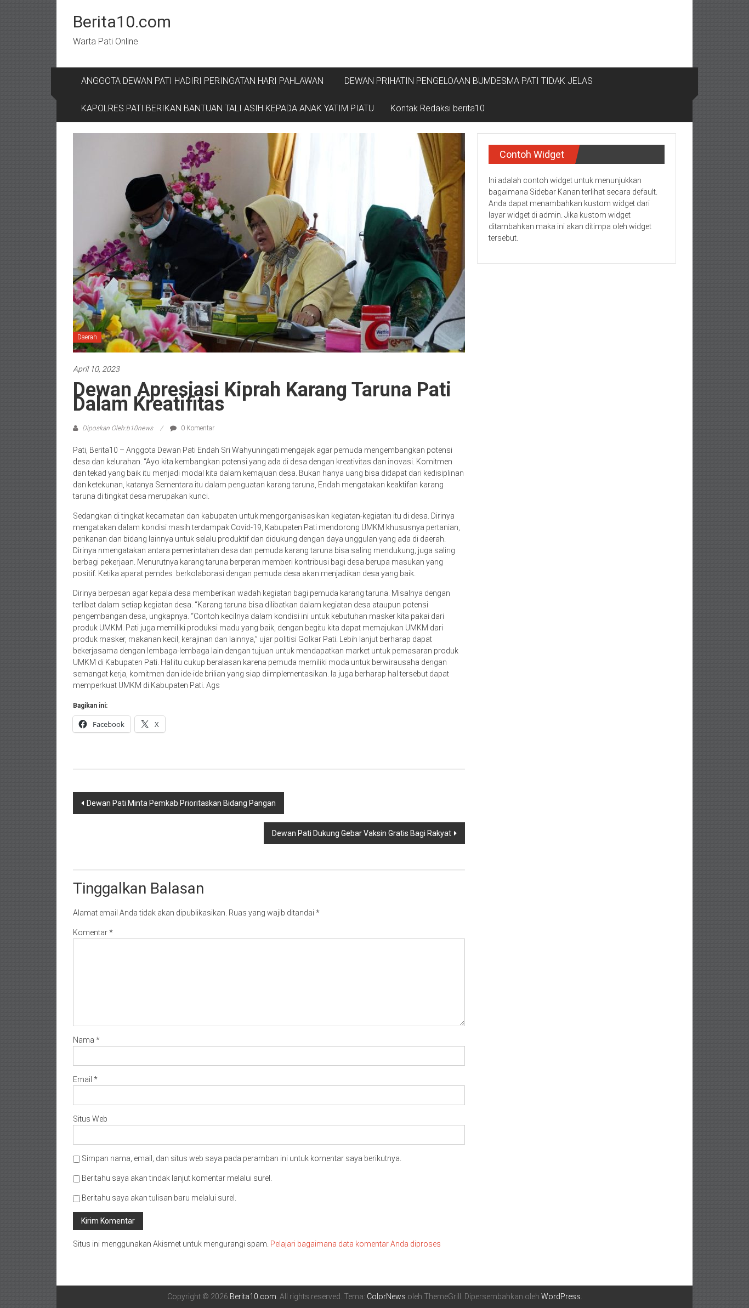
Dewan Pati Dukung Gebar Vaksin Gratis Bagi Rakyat (361, 833)
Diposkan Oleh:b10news (118, 428)
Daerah (87, 337)
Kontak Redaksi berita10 (437, 108)
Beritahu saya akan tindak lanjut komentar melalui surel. (177, 1178)
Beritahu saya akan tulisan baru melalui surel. (159, 1197)
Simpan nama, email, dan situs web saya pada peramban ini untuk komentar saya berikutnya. (241, 1158)
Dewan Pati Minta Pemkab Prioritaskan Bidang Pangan (181, 803)
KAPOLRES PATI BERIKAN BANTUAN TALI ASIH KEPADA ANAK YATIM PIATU (227, 108)
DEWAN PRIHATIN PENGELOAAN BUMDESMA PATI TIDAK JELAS (468, 81)
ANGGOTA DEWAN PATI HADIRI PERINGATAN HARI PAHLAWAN (204, 81)
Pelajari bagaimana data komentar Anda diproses (355, 1243)
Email (85, 1079)
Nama (86, 1040)
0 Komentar (196, 428)
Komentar (93, 932)
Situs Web (90, 1118)
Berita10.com (122, 21)
